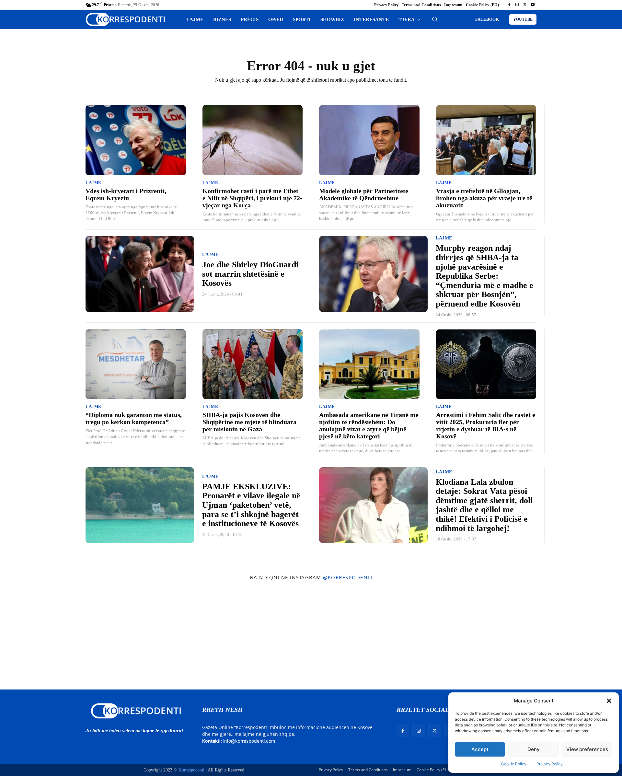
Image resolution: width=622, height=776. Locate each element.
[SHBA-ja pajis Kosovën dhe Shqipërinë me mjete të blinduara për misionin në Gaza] (252, 364)
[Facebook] (509, 5)
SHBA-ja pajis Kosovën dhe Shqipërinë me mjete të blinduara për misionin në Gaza (249, 422)
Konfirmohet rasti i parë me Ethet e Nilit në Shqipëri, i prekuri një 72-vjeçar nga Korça (252, 198)
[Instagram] (517, 5)
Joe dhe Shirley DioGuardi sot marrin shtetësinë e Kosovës (250, 274)
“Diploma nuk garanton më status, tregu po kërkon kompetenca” (134, 418)
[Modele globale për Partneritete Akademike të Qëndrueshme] (369, 140)
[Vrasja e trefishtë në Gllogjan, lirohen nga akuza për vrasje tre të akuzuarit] (486, 140)
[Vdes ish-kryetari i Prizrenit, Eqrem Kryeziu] (136, 140)
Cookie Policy (513, 763)
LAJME (93, 182)
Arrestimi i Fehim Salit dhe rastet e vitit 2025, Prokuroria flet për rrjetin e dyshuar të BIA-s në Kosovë (485, 425)
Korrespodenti (191, 770)
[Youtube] (532, 5)
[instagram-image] (51, 636)
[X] (525, 5)
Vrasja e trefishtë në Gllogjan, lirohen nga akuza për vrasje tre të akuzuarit (484, 198)
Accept (480, 749)
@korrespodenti (347, 577)
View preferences (587, 749)
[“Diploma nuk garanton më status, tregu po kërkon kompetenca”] (136, 364)
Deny (533, 749)
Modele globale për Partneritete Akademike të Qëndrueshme (363, 194)
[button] (609, 701)
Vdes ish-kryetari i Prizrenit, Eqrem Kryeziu (126, 194)
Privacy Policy (549, 763)
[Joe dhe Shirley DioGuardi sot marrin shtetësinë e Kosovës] (140, 274)
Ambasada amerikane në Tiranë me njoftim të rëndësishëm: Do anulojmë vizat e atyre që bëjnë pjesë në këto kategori (369, 425)
